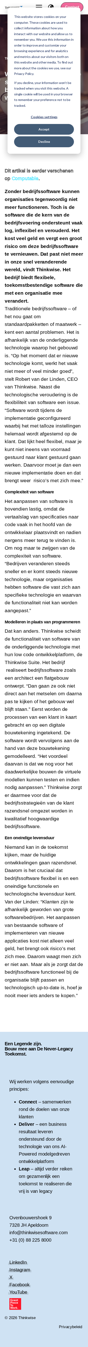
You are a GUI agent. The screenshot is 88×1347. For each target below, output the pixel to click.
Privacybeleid (70, 1327)
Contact (72, 7)
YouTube (18, 1292)
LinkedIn (18, 1262)
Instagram (19, 1269)
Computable (25, 178)
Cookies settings (44, 117)
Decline (44, 142)
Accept (44, 129)
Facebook (19, 1284)
